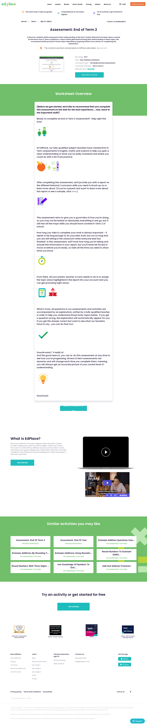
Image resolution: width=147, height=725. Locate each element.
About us (107, 4)
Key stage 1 (36, 665)
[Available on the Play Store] (127, 665)
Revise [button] (66, 4)
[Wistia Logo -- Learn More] (123, 495)
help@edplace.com (82, 661)
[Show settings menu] (111, 495)
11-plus (34, 679)
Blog (33, 658)
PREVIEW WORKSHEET (30, 543)
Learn (49, 4)
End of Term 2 (98, 66)
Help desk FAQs (80, 658)
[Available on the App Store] (127, 660)
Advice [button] (97, 4)
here (74, 191)
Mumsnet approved (18, 668)
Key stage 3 (36, 672)
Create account (138, 4)
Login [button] (124, 4)
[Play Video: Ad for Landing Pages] (107, 483)
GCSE (34, 675)
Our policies (47, 692)
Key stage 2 (36, 668)
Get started (22, 462)
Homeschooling (59, 660)
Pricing (88, 4)
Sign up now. (102, 48)
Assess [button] (58, 4)
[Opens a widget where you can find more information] (137, 721)
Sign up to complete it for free (73, 408)
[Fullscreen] (115, 495)
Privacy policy (16, 692)
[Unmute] (107, 495)
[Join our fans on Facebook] (130, 691)
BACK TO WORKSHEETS (117, 22)
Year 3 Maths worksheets (90, 60)
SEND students (59, 664)
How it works (78, 4)
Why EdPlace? (16, 658)
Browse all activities (39, 661)
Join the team (16, 672)
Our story (14, 665)
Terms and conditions (32, 692)
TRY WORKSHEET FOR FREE (116, 543)
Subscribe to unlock (89, 75)
